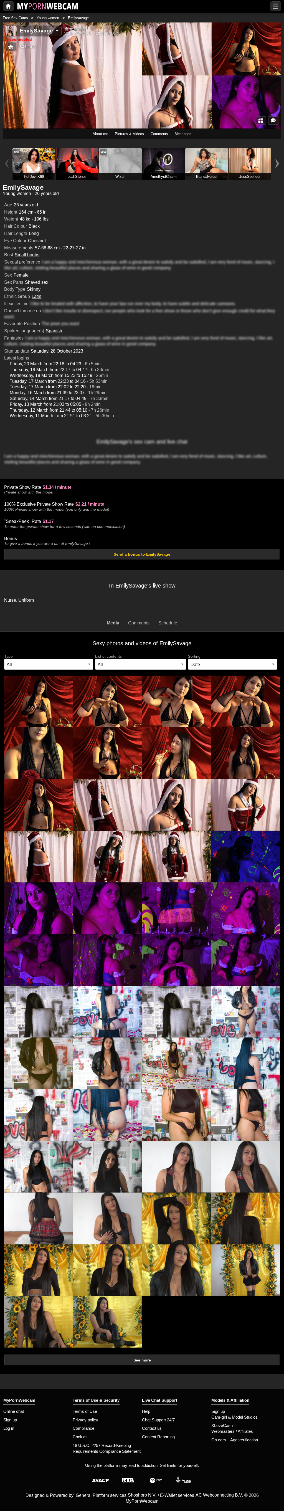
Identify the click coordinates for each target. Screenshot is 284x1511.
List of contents (108, 656)
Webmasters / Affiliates (232, 1431)
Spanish (54, 330)
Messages (183, 134)
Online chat (13, 1411)
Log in (8, 1428)
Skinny (33, 289)
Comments (159, 134)
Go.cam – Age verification (234, 1439)
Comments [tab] (138, 623)
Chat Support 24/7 (158, 1420)
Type (8, 656)
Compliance (83, 1428)
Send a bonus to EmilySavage (142, 554)
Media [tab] (113, 623)
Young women (48, 18)
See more (142, 1360)
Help (146, 1411)
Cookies (80, 1436)
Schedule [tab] (167, 623)
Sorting (194, 656)
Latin (36, 296)
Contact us (152, 1428)
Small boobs (27, 254)
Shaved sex (36, 282)
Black (34, 226)
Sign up (10, 1420)
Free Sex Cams (15, 18)
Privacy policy (85, 1420)
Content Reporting (158, 1436)
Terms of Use (85, 1411)
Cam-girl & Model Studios (234, 1417)
